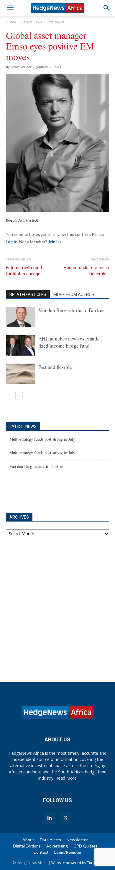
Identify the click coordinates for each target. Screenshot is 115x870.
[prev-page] (9, 395)
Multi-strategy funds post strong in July (42, 439)
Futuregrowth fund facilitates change (24, 270)
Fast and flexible (55, 367)
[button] (10, 8)
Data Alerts (50, 839)
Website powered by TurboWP (77, 862)
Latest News (32, 22)
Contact (41, 852)
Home (11, 22)
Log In (11, 241)
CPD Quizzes (85, 845)
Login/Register (68, 852)
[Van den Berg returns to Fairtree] (20, 317)
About (28, 839)
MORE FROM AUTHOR (73, 294)
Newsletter (77, 839)
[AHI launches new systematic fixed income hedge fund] (20, 345)
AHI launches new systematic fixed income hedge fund (69, 342)
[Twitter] (65, 818)
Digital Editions (27, 845)
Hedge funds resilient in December (86, 270)
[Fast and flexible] (20, 374)
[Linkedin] (49, 818)
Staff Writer (21, 67)
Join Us (54, 241)
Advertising (57, 845)
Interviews (55, 22)
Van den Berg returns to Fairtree (71, 310)
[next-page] (19, 395)
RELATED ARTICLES (27, 294)
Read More (66, 778)
